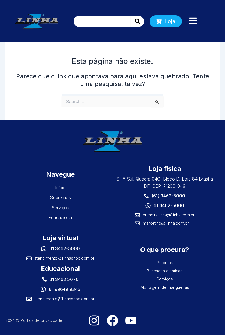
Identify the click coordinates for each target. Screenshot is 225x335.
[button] (193, 21)
